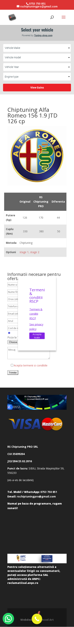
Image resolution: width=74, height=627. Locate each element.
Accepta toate (37, 336)
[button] (8, 618)
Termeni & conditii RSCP (36, 313)
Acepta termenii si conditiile (30, 365)
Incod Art (47, 619)
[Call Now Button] (37, 619)
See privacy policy (36, 326)
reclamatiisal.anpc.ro (22, 583)
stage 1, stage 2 (29, 252)
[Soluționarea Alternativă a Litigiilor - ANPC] (37, 558)
